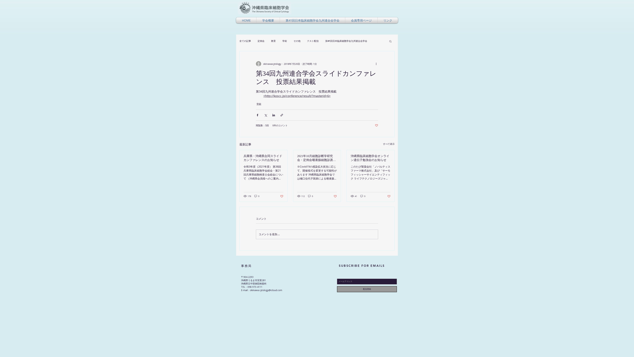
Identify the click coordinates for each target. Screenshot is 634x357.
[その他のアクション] (376, 64)
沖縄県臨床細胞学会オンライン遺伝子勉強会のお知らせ (370, 158)
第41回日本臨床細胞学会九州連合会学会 (346, 41)
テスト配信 (313, 41)
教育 (273, 41)
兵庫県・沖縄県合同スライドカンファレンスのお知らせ (263, 158)
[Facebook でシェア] (257, 115)
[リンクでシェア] (281, 115)
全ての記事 (245, 41)
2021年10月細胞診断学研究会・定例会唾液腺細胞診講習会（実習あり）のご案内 (316, 158)
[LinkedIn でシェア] (273, 115)
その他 (297, 41)
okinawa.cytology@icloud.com (266, 290)
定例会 (261, 41)
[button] (268, 20)
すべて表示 (389, 143)
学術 (284, 41)
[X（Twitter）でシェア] (265, 115)
